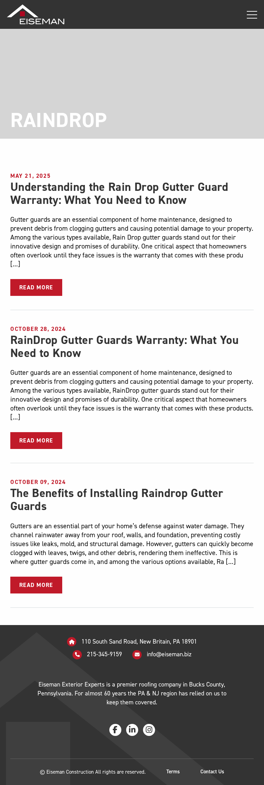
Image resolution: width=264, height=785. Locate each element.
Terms (173, 771)
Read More (36, 287)
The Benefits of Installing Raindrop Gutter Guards (116, 499)
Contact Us (212, 771)
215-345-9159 (103, 654)
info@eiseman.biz (169, 654)
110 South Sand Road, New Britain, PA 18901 (138, 641)
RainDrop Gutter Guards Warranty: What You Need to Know (124, 346)
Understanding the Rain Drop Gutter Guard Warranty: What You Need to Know (119, 193)
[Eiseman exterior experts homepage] (32, 14)
